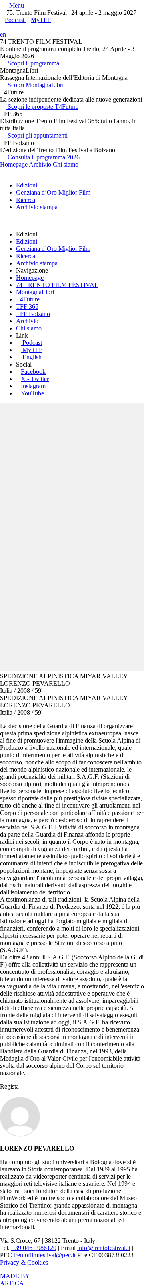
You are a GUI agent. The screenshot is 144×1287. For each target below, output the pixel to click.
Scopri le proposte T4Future (42, 106)
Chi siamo (65, 164)
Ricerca (25, 199)
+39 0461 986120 (33, 1247)
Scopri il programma (32, 63)
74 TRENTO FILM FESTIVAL (57, 284)
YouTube (32, 393)
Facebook (33, 371)
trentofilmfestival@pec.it (45, 1255)
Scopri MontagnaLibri (35, 84)
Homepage (14, 164)
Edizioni (26, 185)
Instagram (33, 386)
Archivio (40, 164)
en (3, 34)
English (32, 357)
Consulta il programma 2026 (43, 157)
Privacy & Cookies (24, 1262)
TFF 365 (27, 306)
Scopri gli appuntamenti (37, 135)
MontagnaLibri (35, 292)
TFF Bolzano (33, 313)
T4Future (28, 299)
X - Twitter (35, 378)
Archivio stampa (37, 207)
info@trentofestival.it (103, 1247)
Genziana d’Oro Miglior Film (53, 192)
